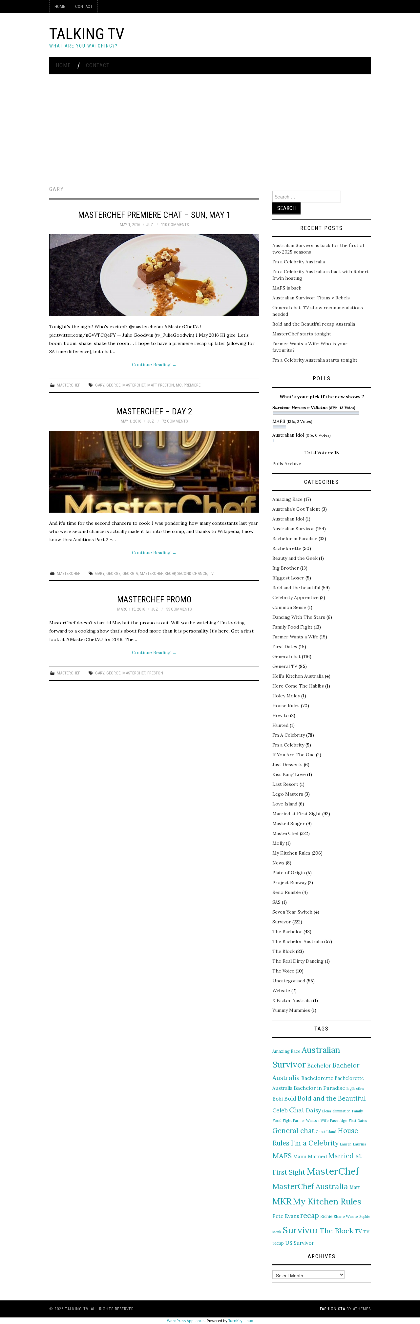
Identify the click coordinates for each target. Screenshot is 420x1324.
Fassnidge (338, 1120)
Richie (326, 1216)
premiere (192, 385)
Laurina (359, 1144)
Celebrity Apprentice (295, 597)
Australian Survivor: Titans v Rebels (311, 298)
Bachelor (319, 1065)
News (278, 863)
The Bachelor (287, 932)
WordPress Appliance (185, 1320)
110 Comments (175, 224)
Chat (296, 1110)
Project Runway (289, 882)
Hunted (280, 725)
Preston (155, 673)
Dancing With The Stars (298, 617)
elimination (341, 1111)
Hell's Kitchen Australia (298, 676)
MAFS (282, 1155)
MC (179, 385)
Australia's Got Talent (296, 509)
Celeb (280, 1110)
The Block (283, 951)
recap (170, 573)
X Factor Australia (292, 1000)
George (113, 385)
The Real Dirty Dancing (298, 961)
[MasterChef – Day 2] (154, 472)
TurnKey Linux (240, 1320)
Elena (326, 1111)
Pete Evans (285, 1216)
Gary (99, 385)
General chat (286, 656)
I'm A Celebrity (288, 735)
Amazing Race (287, 499)
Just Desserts (287, 764)
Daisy (313, 1110)
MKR (282, 1201)
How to (280, 715)
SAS (276, 902)
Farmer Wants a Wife (295, 637)
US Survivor (299, 1242)
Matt (354, 1187)
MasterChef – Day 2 (154, 411)
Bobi (277, 1098)
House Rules (286, 706)
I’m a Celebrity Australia (298, 262)
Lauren (345, 1144)
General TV (284, 666)
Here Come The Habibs (298, 686)
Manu (299, 1156)
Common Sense (289, 607)
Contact (84, 6)
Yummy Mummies (291, 1010)
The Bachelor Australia (297, 941)
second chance (192, 573)
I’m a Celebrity (288, 745)
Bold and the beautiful (296, 588)
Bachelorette (286, 548)
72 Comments (175, 421)
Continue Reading (154, 365)
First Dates (284, 647)
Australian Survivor (293, 529)
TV (211, 573)
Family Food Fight (292, 627)
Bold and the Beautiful (332, 1098)
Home (59, 6)
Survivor (281, 922)
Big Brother (285, 568)
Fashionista (332, 1309)
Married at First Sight (296, 814)
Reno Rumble (286, 892)
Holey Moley (286, 696)
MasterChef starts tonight (301, 334)
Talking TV (86, 34)
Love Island (284, 804)
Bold (290, 1098)
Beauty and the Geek (295, 558)
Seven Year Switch (292, 912)
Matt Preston (160, 385)
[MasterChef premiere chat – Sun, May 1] (154, 275)
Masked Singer (288, 823)
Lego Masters (287, 794)
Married (317, 1156)
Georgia (130, 573)
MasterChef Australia (310, 1186)
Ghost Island (326, 1131)
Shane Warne (346, 1216)
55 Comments (179, 609)
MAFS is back (286, 288)
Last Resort (285, 784)
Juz (149, 224)
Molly (278, 843)
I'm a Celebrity (315, 1143)
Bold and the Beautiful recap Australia (313, 324)
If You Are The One (293, 755)
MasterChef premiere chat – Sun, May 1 (154, 215)
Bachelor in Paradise (294, 538)
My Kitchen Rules (291, 853)
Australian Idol (288, 519)
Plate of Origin (288, 873)
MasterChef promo (154, 599)
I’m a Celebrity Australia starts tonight (314, 360)
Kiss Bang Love (289, 774)
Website (281, 990)
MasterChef (68, 385)
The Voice (283, 971)
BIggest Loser (288, 578)
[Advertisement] (210, 123)
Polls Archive (286, 463)
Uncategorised (288, 981)
